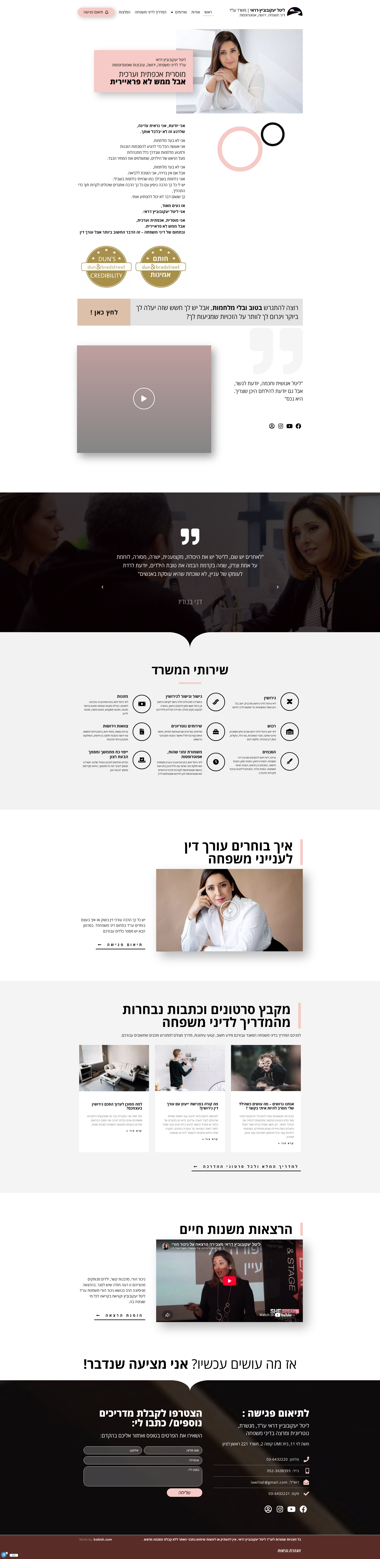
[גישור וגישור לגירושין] (216, 702)
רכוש (271, 726)
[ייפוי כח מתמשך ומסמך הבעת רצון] (142, 760)
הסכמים (269, 752)
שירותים (181, 12)
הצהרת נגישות (289, 1550)
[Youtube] (289, 426)
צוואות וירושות (115, 726)
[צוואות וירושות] (142, 731)
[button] (278, 587)
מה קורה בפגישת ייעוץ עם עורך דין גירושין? (192, 1106)
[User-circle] (271, 426)
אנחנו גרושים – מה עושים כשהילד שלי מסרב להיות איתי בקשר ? (266, 1106)
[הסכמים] (289, 761)
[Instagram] (280, 426)
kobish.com (103, 1539)
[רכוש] (289, 731)
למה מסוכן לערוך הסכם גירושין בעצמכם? (117, 1106)
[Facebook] (298, 426)
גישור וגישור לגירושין (184, 696)
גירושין (270, 698)
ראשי (208, 12)
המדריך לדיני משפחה (150, 12)
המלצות (124, 12)
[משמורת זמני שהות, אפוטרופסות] (216, 762)
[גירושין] (289, 701)
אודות (195, 12)
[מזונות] (142, 704)
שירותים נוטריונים (186, 726)
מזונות (122, 696)
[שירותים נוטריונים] (216, 731)
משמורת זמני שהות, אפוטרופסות (184, 754)
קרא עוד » (286, 1143)
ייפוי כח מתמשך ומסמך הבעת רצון (108, 754)
